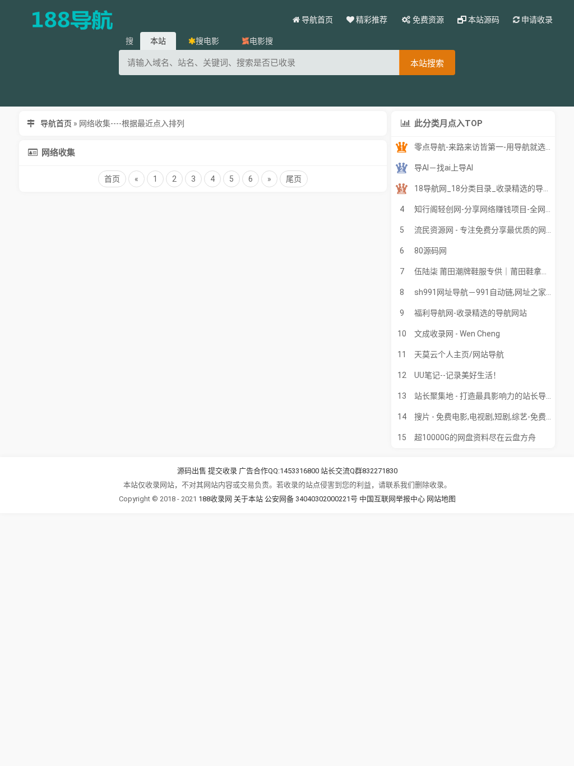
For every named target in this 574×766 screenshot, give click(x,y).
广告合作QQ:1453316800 (279, 471)
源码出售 (191, 471)
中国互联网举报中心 (393, 499)
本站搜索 (427, 63)
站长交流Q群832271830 (359, 471)
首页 (112, 178)
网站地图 (441, 499)
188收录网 (215, 499)
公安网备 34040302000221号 (312, 499)
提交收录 (222, 471)
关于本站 (248, 499)
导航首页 (56, 123)
